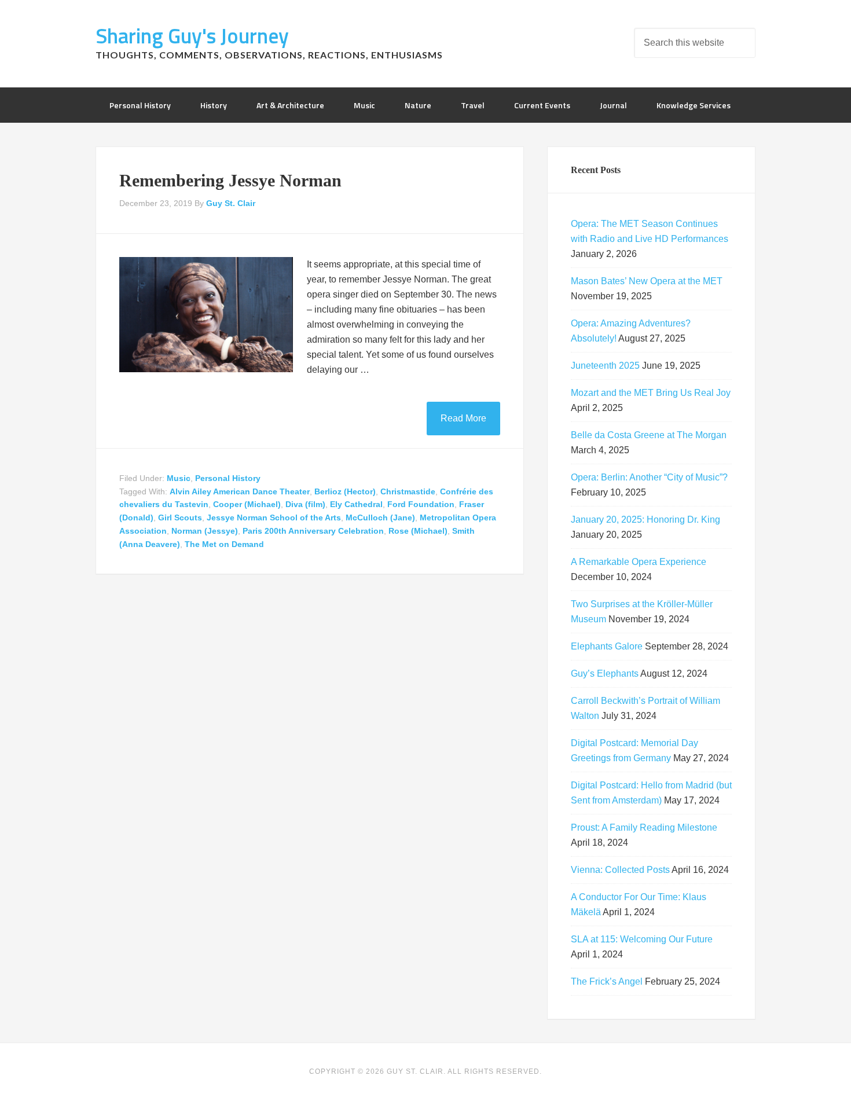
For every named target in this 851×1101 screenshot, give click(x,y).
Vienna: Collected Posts (620, 870)
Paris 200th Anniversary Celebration (313, 530)
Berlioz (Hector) (345, 491)
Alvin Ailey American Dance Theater (240, 491)
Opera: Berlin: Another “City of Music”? (649, 477)
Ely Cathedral (356, 504)
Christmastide (407, 491)
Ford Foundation (420, 504)
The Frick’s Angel (607, 981)
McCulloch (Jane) (380, 517)
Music (178, 478)
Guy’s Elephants (605, 673)
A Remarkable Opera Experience (638, 562)
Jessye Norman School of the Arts (274, 517)
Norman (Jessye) (204, 530)
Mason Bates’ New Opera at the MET (646, 281)
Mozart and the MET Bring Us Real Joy (651, 393)
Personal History (228, 478)
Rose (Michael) (417, 530)
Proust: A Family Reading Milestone (644, 827)
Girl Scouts (180, 517)
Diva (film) (305, 504)
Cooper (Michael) (247, 504)
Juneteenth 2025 (605, 365)
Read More (463, 418)
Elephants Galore (607, 646)
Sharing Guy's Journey (192, 36)
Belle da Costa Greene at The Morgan (649, 435)
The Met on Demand (224, 544)
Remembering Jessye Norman (230, 180)
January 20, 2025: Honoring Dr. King (645, 519)
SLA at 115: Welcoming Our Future (642, 939)
